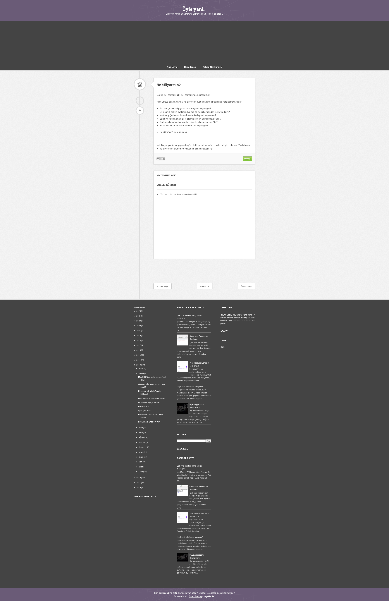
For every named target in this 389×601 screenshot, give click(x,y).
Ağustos (142, 437)
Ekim (141, 427)
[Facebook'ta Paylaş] (163, 158)
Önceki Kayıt (246, 286)
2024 (138, 315)
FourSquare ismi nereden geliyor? (152, 398)
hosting (244, 317)
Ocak (141, 471)
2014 (138, 360)
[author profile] (140, 100)
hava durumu (246, 321)
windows (223, 320)
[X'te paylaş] (160, 158)
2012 (138, 477)
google (237, 314)
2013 (138, 364)
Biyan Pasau (195, 596)
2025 (138, 311)
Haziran (142, 447)
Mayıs (141, 452)
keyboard (247, 314)
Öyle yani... (194, 9)
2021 (138, 330)
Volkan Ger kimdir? (212, 66)
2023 (138, 320)
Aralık (141, 368)
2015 (138, 355)
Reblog (247, 159)
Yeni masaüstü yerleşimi (199, 362)
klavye (223, 317)
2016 (138, 350)
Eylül (141, 432)
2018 (138, 340)
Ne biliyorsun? (144, 406)
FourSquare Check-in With (149, 421)
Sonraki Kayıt (162, 286)
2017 (138, 345)
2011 (138, 482)
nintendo (251, 318)
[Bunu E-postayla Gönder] (158, 158)
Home (222, 346)
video (230, 320)
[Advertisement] (194, 42)
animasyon (236, 321)
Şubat (141, 466)
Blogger (202, 592)
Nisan (141, 456)
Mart (141, 461)
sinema (230, 317)
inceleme (226, 314)
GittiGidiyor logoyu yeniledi (149, 402)
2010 (138, 487)
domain (237, 317)
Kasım (141, 373)
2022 (138, 325)
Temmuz (142, 442)
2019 (138, 335)
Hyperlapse (190, 66)
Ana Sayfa (172, 66)
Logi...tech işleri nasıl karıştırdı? (190, 386)
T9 (254, 314)
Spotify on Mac (144, 410)
